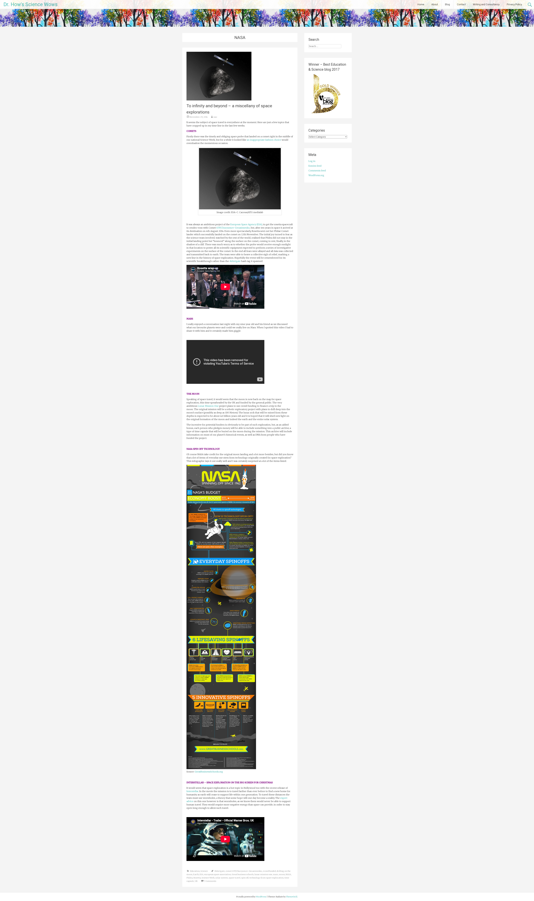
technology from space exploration (266, 878)
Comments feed (317, 170)
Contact (461, 4)
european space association (217, 874)
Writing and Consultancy (486, 4)
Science (204, 871)
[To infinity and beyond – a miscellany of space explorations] (218, 99)
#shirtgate (235, 261)
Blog (447, 4)
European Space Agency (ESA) (246, 224)
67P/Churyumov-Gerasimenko (233, 227)
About (434, 4)
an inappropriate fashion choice (264, 139)
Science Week (208, 878)
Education (195, 871)
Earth (196, 874)
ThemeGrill (291, 896)
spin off (245, 878)
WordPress (261, 896)
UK (196, 881)
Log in (311, 161)
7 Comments (210, 881)
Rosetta (197, 878)
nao (215, 117)
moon (282, 874)
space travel (234, 878)
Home (420, 4)
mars (275, 874)
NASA (288, 874)
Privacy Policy (514, 4)
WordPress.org (316, 175)
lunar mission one (263, 874)
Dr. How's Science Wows (30, 4)
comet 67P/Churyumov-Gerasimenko (244, 871)
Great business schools (243, 874)
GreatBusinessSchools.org (209, 771)
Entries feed (315, 165)
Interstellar (192, 791)
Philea (189, 878)
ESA (201, 874)
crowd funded (269, 871)
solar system (221, 878)
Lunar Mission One (208, 406)
